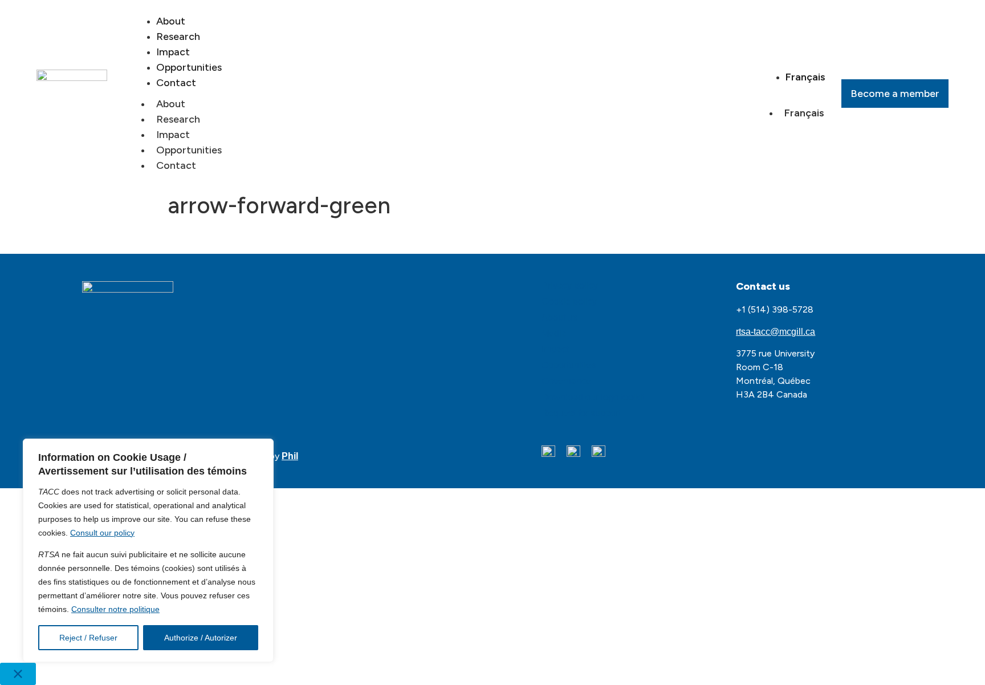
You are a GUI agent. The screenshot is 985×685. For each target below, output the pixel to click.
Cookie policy (569, 301)
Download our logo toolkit (593, 397)
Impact (173, 134)
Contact (176, 82)
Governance (566, 381)
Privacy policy (570, 285)
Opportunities (189, 150)
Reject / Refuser (88, 637)
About (170, 104)
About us (559, 317)
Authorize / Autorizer (200, 637)
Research (178, 119)
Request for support (581, 413)
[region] (148, 550)
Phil (290, 456)
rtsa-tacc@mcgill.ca (775, 332)
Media (554, 333)
